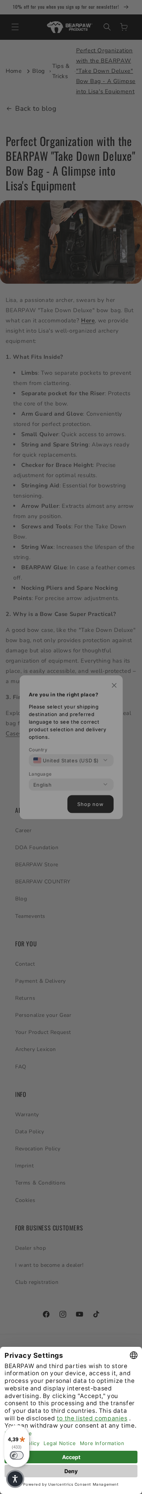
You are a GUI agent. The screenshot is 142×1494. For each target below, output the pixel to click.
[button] (15, 1479)
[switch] (16, 1455)
